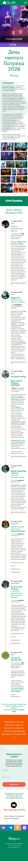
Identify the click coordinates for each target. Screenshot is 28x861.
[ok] (17, 828)
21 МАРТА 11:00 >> (15, 568)
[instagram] (24, 828)
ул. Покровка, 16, (20, 389)
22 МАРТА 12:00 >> (15, 640)
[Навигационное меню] (25, 3)
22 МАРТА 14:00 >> (15, 643)
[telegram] (10, 828)
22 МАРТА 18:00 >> (15, 696)
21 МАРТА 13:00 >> (15, 572)
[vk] (3, 828)
